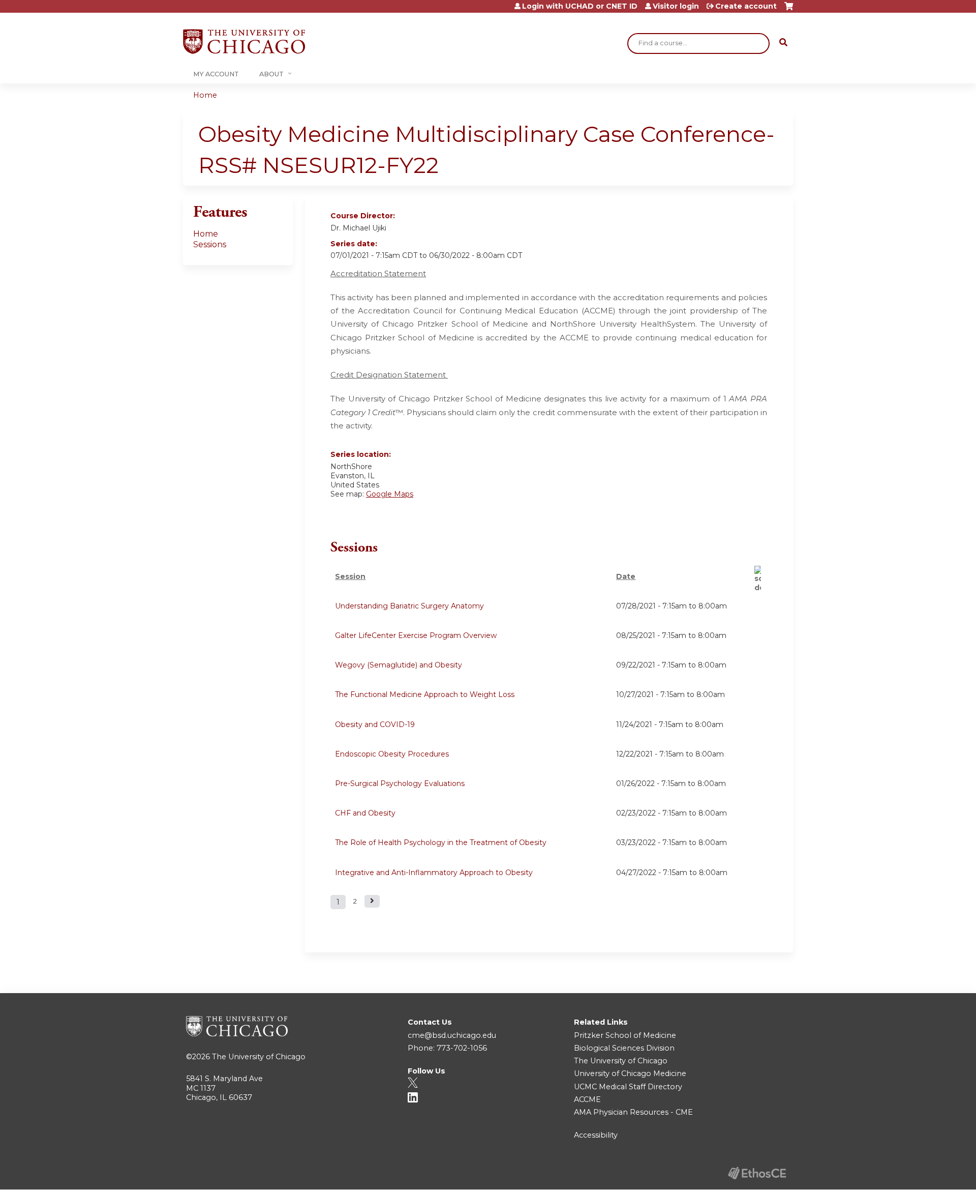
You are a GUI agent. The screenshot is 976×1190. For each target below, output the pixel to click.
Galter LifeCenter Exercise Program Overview (416, 635)
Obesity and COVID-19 (375, 724)
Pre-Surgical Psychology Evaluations (400, 783)
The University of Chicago (259, 1056)
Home (205, 95)
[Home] (244, 41)
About (271, 74)
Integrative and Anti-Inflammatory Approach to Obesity (434, 872)
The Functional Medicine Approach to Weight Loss (424, 694)
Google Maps (389, 494)
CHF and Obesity (365, 813)
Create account (746, 6)
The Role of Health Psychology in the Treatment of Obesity (440, 842)
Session (350, 576)
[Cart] (788, 10)
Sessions (209, 244)
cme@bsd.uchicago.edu (452, 1035)
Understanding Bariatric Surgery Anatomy (409, 606)
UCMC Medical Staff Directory (628, 1086)
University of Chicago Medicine (630, 1073)
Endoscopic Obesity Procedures (392, 754)
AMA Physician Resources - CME (633, 1112)
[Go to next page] (372, 901)
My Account (216, 74)
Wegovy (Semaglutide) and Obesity (398, 665)
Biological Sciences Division (624, 1048)
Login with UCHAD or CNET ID (579, 6)
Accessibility (596, 1135)
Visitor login (676, 6)
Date (625, 576)
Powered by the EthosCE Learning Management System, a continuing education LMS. (757, 1173)
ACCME (587, 1099)
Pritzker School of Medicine (625, 1035)
